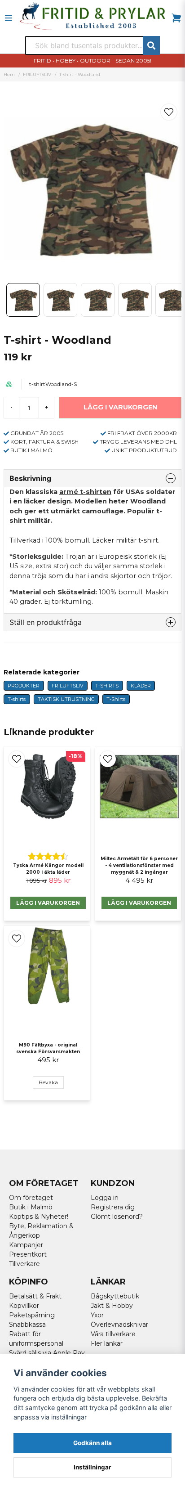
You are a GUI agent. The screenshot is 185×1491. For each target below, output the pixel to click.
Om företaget (31, 1198)
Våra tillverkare (113, 1334)
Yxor (97, 1315)
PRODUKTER (24, 686)
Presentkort (28, 1254)
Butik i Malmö (31, 1207)
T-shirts (17, 699)
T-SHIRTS (107, 686)
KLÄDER (141, 686)
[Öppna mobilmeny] (8, 18)
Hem (9, 74)
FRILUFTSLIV (37, 74)
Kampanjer (26, 1245)
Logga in (105, 1198)
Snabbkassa (27, 1324)
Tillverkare (24, 1264)
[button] (169, 112)
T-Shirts (115, 699)
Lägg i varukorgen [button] (48, 902)
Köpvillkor (24, 1306)
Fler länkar (107, 1343)
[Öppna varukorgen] (176, 18)
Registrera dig (113, 1207)
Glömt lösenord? (117, 1217)
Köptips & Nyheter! (38, 1217)
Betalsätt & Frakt (35, 1296)
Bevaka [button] (48, 1082)
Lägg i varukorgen (139, 902)
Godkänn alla (92, 1442)
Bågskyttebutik (115, 1296)
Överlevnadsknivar (119, 1324)
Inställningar (92, 1467)
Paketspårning (32, 1315)
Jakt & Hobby (112, 1306)
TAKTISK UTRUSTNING (66, 699)
